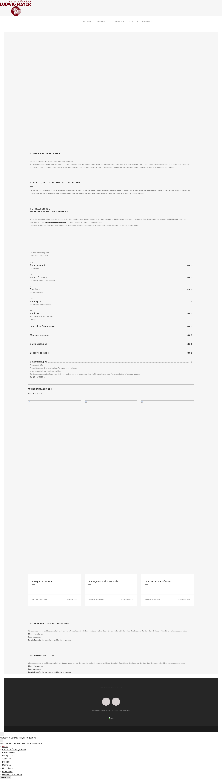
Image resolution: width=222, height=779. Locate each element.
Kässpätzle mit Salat (42, 581)
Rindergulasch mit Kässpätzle (103, 581)
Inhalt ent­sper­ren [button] (34, 637)
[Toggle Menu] (2, 734)
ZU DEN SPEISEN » (37, 377)
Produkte (6, 762)
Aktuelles (6, 759)
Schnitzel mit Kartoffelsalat (158, 581)
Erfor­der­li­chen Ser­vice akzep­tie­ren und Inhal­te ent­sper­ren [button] (49, 640)
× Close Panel (5, 777)
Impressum (116, 710)
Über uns (6, 765)
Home (5, 746)
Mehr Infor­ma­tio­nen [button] (35, 634)
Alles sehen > (35, 393)
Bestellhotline (8, 752)
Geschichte (7, 768)
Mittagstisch (7, 755)
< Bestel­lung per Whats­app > (56, 222)
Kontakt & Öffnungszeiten (14, 749)
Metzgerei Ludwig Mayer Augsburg (18, 737)
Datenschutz (125, 710)
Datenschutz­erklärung (12, 774)
